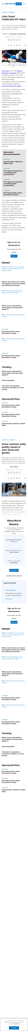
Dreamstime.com (20, 484)
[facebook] (8, 45)
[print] (25, 45)
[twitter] (14, 45)
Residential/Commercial (8, 12)
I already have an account (14, 575)
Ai (15, 484)
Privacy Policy (16, 1023)
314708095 (11, 484)
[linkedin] (11, 45)
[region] (14, 1024)
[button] (3, 4)
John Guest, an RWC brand (17, 34)
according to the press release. (12, 86)
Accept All (14, 1027)
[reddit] (16, 45)
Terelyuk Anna (20, 484)
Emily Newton (14, 466)
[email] (19, 45)
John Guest (5, 71)
